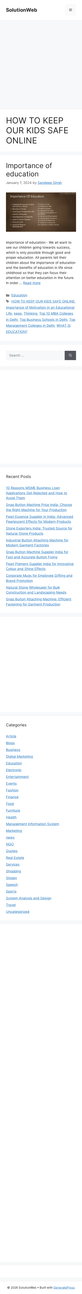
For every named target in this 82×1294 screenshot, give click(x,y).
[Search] (70, 355)
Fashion (12, 790)
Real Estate (15, 858)
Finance (12, 797)
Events (11, 783)
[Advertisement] (41, 63)
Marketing (14, 831)
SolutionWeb (21, 10)
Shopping (13, 871)
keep (18, 313)
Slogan (11, 878)
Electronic (13, 770)
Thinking (30, 313)
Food (10, 804)
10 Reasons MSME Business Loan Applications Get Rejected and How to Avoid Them (36, 493)
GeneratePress (64, 1287)
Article (11, 736)
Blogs (10, 743)
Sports (11, 891)
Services (13, 864)
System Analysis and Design (28, 898)
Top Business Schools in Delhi (43, 320)
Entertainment (17, 777)
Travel (11, 905)
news (10, 837)
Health (11, 817)
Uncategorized (17, 912)
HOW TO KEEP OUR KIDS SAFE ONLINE (43, 301)
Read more (32, 283)
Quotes (12, 851)
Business (13, 750)
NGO (10, 844)
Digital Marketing (19, 757)
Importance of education (29, 169)
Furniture (13, 810)
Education (19, 295)
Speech (12, 885)
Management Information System (32, 824)
